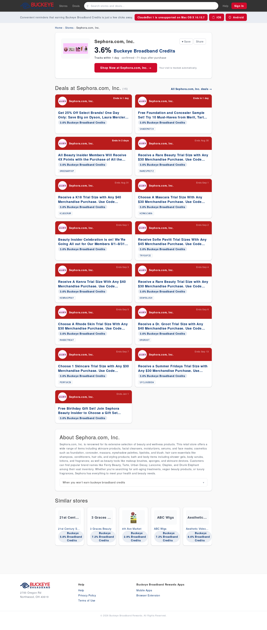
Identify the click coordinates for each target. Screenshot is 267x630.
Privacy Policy (87, 595)
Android (238, 17)
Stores (63, 6)
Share (200, 41)
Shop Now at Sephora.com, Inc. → (125, 68)
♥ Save (186, 41)
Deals (76, 6)
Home (58, 27)
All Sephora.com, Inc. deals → (191, 89)
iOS (219, 17)
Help (81, 590)
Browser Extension (148, 595)
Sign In (239, 6)
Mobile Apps (144, 590)
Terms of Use (86, 600)
